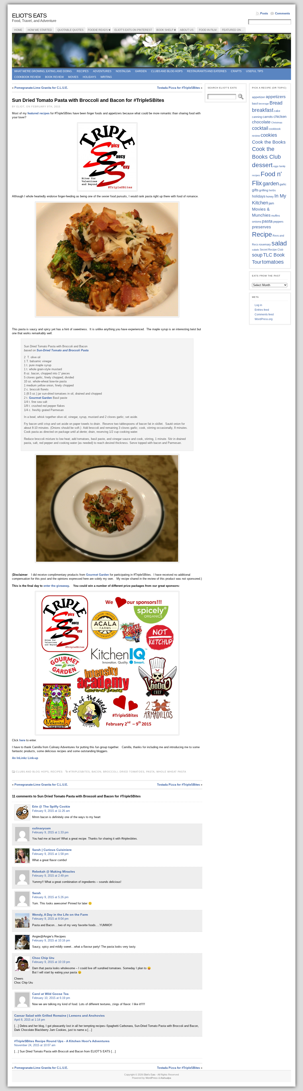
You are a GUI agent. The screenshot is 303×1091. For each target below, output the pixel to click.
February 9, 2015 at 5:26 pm (50, 897)
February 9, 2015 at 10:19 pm (51, 962)
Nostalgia (123, 71)
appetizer (258, 97)
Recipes (83, 71)
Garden (141, 71)
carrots (268, 117)
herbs (272, 190)
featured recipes (38, 113)
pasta (150, 771)
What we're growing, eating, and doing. (43, 71)
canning (257, 117)
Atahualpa (165, 1078)
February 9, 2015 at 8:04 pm (50, 918)
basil (255, 103)
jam (271, 203)
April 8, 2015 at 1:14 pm (29, 1019)
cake (277, 111)
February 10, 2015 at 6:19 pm (51, 998)
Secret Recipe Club (271, 249)
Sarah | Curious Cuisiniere (52, 850)
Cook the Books (269, 141)
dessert (262, 165)
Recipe (262, 234)
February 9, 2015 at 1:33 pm (50, 832)
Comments (282, 13)
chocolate (261, 122)
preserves (261, 227)
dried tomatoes (132, 771)
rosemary (265, 244)
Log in (258, 305)
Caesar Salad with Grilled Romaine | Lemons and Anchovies (59, 1015)
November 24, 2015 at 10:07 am (34, 1045)
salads (255, 249)
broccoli (110, 771)
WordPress (152, 1078)
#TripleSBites (79, 771)
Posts (264, 13)
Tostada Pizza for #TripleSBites (178, 87)
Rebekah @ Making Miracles (53, 871)
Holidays (89, 77)
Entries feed (262, 309)
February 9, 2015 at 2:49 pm (50, 875)
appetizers (276, 96)
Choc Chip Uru (43, 958)
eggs (276, 166)
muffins (275, 215)
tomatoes (273, 262)
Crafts (236, 71)
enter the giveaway (56, 585)
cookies (269, 135)
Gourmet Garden (40, 397)
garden (271, 183)
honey (270, 196)
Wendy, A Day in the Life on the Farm (60, 914)
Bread (276, 103)
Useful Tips (254, 71)
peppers (278, 221)
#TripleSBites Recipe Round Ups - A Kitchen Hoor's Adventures (62, 1041)
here (22, 740)
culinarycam (41, 828)
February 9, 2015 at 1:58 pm (50, 854)
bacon (96, 771)
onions (256, 221)
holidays (258, 196)
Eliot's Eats (29, 15)
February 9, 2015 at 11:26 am (51, 810)
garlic (282, 184)
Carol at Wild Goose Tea (50, 994)
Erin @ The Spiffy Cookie (51, 806)
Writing (106, 77)
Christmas (276, 122)
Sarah (36, 893)
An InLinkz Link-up (25, 758)
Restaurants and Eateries (206, 71)
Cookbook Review (27, 77)
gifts (255, 190)
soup (257, 255)
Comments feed (264, 314)
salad (279, 243)
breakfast (262, 110)
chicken (279, 116)
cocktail (260, 128)
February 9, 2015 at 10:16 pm (51, 940)
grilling (263, 190)
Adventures (102, 71)
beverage (264, 103)
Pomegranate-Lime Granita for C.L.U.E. (41, 87)
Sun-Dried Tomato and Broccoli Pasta (63, 350)
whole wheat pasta (171, 771)
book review (54, 77)
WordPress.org (264, 319)
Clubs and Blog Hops (167, 71)
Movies (73, 77)
